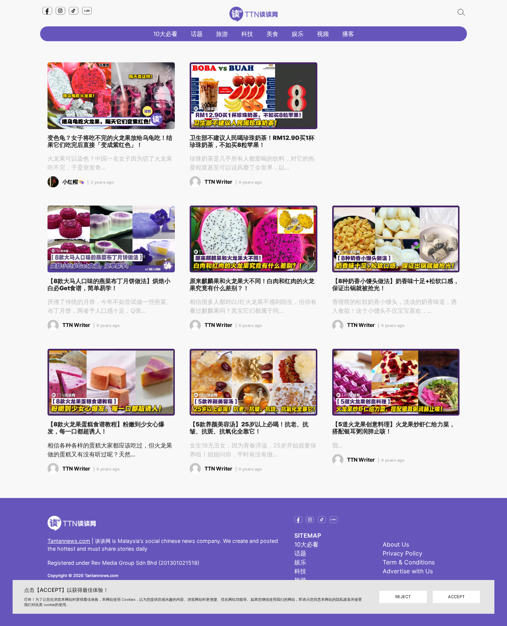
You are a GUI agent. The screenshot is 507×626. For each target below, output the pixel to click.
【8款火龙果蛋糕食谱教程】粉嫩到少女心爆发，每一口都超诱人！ (106, 428)
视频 (323, 33)
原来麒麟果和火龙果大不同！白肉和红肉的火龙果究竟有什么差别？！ (252, 285)
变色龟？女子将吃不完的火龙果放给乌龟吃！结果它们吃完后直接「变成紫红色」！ (110, 141)
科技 (247, 33)
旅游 (222, 33)
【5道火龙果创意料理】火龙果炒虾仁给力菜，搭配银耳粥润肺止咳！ (393, 428)
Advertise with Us (408, 571)
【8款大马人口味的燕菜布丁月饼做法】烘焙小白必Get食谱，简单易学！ (109, 285)
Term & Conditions (409, 562)
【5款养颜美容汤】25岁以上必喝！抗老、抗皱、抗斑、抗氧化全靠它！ (249, 428)
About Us (396, 544)
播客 (348, 33)
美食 (272, 33)
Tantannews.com (69, 541)
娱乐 (298, 33)
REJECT (403, 596)
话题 (197, 33)
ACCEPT (456, 596)
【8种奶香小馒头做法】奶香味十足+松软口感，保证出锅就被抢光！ (395, 285)
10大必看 (165, 33)
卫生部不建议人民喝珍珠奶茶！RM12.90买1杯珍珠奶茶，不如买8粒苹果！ (252, 141)
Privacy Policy (402, 553)
